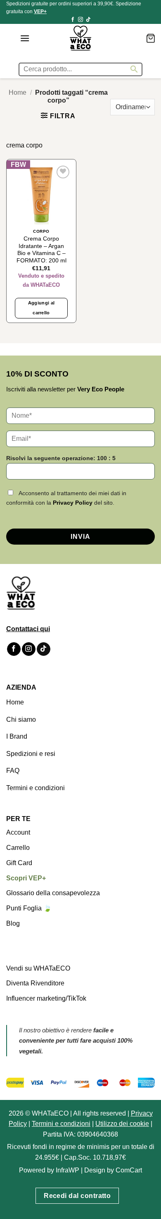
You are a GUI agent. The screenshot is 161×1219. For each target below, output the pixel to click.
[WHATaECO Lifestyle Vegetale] (80, 38)
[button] (25, 38)
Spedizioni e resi (30, 753)
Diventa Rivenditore (35, 983)
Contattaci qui (28, 628)
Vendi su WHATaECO (38, 968)
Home (17, 92)
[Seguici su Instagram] (80, 20)
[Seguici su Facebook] (72, 20)
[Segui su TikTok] (88, 20)
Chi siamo (21, 719)
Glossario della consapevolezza (53, 892)
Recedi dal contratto (77, 1195)
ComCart (129, 1170)
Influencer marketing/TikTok (46, 998)
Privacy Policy (72, 502)
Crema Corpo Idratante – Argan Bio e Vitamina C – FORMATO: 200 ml (41, 250)
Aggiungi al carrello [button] (41, 307)
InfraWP (67, 1170)
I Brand (16, 736)
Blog (13, 923)
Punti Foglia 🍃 (29, 908)
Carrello (18, 847)
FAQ (12, 770)
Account (18, 832)
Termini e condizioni (35, 787)
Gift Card (19, 862)
